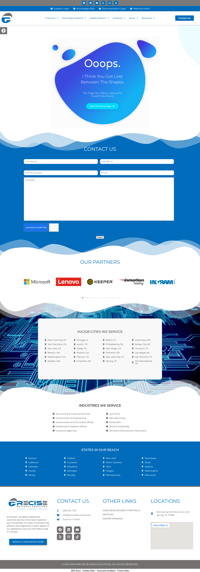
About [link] (132, 18)
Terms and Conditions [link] (106, 570)
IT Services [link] (50, 18)
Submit (100, 237)
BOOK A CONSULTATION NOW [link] (28, 542)
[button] (26, 281)
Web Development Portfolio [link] (121, 510)
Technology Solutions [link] (72, 18)
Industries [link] (117, 18)
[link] (3, 30)
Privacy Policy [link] (123, 570)
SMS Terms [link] (76, 570)
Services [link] (108, 514)
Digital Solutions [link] (98, 18)
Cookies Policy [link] (89, 570)
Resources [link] (147, 18)
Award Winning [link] (113, 518)
